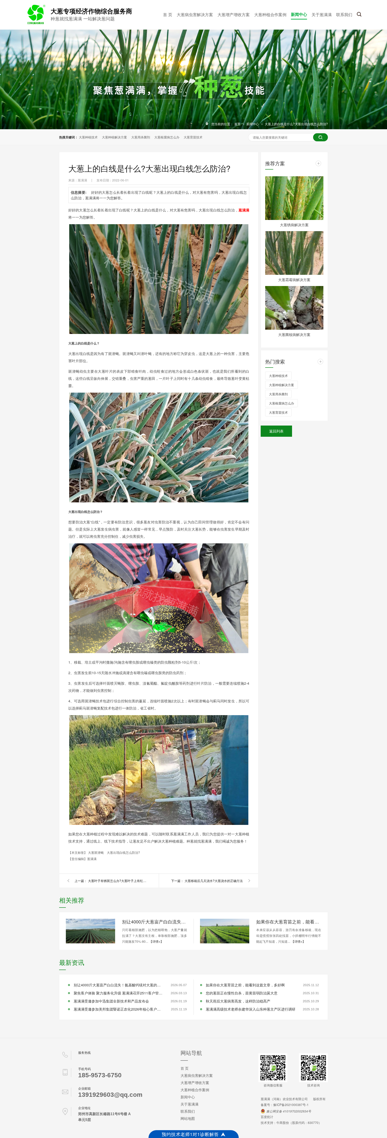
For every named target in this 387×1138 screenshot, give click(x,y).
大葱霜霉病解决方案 (294, 279)
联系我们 (344, 14)
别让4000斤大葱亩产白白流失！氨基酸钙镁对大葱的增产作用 (154, 921)
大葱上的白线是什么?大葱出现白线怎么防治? (296, 124)
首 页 (167, 14)
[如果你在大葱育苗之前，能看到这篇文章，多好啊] (224, 931)
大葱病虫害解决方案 (195, 14)
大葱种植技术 (88, 137)
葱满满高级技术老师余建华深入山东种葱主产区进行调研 (250, 1009)
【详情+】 (156, 941)
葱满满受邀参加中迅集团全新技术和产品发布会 (111, 1001)
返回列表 (276, 431)
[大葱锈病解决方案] (294, 198)
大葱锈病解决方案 (294, 224)
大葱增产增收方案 (233, 14)
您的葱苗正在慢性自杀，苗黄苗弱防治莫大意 (241, 993)
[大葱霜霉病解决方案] (294, 253)
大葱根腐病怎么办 (166, 137)
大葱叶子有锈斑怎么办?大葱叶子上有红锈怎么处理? (117, 880)
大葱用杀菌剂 (140, 137)
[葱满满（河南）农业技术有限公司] (36, 23)
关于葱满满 (322, 14)
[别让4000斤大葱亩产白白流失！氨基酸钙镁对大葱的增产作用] (90, 931)
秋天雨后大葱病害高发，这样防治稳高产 (238, 1001)
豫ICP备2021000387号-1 (291, 1104)
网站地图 (188, 1118)
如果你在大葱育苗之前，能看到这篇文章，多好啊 (288, 921)
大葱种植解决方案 (114, 137)
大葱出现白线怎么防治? (123, 852)
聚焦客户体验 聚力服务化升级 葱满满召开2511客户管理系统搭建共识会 (118, 993)
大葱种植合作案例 (270, 14)
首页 (237, 124)
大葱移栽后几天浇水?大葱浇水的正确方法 (214, 880)
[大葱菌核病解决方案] (294, 308)
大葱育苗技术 (193, 137)
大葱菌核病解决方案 (294, 334)
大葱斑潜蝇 (96, 852)
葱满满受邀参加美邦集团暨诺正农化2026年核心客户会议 (118, 1009)
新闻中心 (299, 14)
